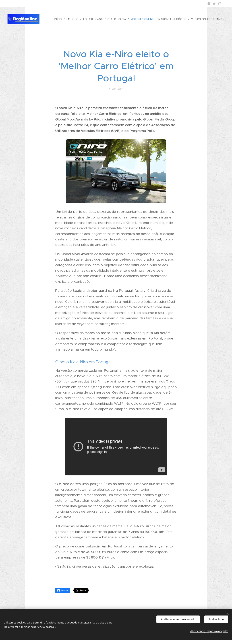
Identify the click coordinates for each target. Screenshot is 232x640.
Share (64, 590)
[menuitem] (59, 19)
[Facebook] (209, 4)
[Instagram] (220, 4)
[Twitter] (214, 4)
